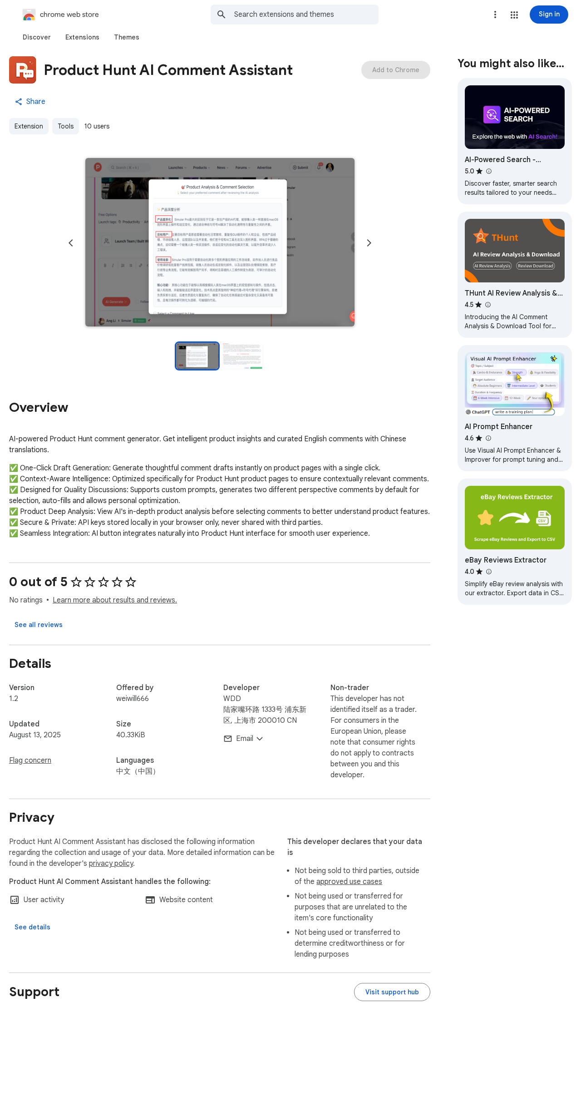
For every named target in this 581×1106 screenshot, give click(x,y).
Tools (66, 126)
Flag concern (30, 760)
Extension (29, 126)
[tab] (36, 37)
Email (244, 738)
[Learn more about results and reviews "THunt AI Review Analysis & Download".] (487, 305)
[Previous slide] (71, 243)
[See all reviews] (38, 625)
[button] (514, 15)
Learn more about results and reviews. (115, 600)
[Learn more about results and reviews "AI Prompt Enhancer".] (488, 438)
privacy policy (111, 863)
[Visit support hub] (392, 992)
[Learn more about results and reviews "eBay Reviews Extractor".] (488, 572)
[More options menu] (495, 14)
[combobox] (306, 14)
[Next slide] (369, 243)
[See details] (32, 927)
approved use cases (349, 881)
